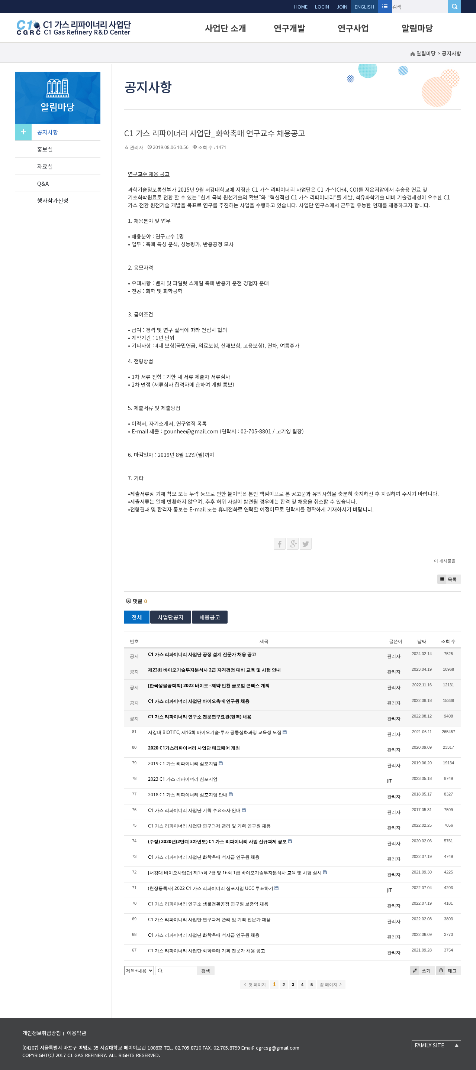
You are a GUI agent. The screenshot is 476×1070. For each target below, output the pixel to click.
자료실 (45, 166)
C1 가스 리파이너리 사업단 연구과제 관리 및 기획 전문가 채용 (209, 919)
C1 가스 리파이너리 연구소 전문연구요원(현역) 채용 (199, 716)
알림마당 (417, 28)
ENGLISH (364, 6)
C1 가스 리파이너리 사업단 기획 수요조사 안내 (194, 810)
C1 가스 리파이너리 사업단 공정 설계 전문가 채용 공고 (202, 654)
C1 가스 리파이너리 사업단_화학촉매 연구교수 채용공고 (214, 133)
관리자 (136, 147)
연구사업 (353, 28)
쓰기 (426, 970)
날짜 (421, 641)
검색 (205, 970)
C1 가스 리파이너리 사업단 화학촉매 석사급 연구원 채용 (204, 857)
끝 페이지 (329, 984)
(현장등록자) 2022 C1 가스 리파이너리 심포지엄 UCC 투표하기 (210, 888)
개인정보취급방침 (41, 1033)
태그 (452, 970)
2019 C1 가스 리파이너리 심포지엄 (183, 763)
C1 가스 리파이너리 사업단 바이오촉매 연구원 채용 (199, 701)
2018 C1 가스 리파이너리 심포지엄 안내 (188, 794)
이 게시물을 (445, 560)
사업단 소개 (225, 28)
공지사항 (47, 132)
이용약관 (76, 1033)
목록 (452, 579)
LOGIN (322, 6)
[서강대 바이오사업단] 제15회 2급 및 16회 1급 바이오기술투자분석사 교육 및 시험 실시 (235, 872)
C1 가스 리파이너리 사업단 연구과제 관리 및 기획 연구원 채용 (209, 826)
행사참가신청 (52, 200)
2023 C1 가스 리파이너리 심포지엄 (183, 779)
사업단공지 (171, 617)
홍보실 (45, 149)
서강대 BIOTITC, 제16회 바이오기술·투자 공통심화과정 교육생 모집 (215, 732)
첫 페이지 (256, 984)
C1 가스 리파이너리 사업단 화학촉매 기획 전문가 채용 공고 (206, 950)
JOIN (342, 6)
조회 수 (448, 641)
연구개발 (289, 28)
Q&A (43, 183)
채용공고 (209, 617)
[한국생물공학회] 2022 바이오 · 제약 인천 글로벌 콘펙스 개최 (209, 685)
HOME (301, 6)
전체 (137, 617)
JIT (389, 781)
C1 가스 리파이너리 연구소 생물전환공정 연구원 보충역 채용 (208, 904)
